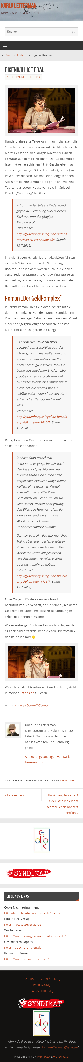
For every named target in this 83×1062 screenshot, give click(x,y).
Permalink (67, 780)
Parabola (43, 1056)
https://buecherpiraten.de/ (23, 948)
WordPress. (61, 1056)
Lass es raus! (15, 795)
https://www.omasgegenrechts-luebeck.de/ (35, 936)
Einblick (22, 55)
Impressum (41, 985)
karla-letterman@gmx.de (59, 1047)
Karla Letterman (18, 5)
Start (9, 55)
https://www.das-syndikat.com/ (26, 959)
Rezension (27, 693)
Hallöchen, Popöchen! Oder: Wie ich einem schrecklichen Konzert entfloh (62, 804)
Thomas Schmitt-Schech (31, 705)
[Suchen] (73, 32)
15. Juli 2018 (15, 77)
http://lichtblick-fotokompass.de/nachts (32, 913)
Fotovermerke (41, 991)
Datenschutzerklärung (40, 979)
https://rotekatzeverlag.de (22, 924)
